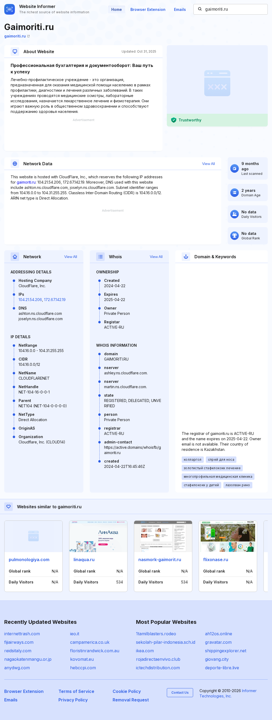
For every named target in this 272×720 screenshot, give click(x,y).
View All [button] (208, 164)
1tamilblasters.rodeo (156, 633)
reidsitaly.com (17, 650)
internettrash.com (22, 633)
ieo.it (74, 633)
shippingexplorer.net (225, 650)
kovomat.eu (82, 659)
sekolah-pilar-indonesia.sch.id (165, 642)
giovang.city (217, 659)
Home (116, 9)
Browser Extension (147, 9)
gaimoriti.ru (15, 36)
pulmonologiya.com (29, 559)
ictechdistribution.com (158, 667)
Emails (180, 9)
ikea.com (145, 650)
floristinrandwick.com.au (94, 650)
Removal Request (131, 699)
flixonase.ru (215, 559)
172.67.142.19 (55, 299)
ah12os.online (218, 633)
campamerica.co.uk (89, 642)
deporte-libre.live (222, 667)
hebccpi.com (83, 667)
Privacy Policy (73, 699)
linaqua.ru (84, 559)
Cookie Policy (127, 691)
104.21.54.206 (30, 299)
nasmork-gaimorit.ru (159, 559)
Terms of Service (76, 691)
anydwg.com (17, 667)
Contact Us (180, 692)
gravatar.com (218, 642)
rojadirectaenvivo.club (158, 659)
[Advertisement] (83, 135)
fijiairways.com (18, 642)
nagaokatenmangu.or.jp (28, 659)
